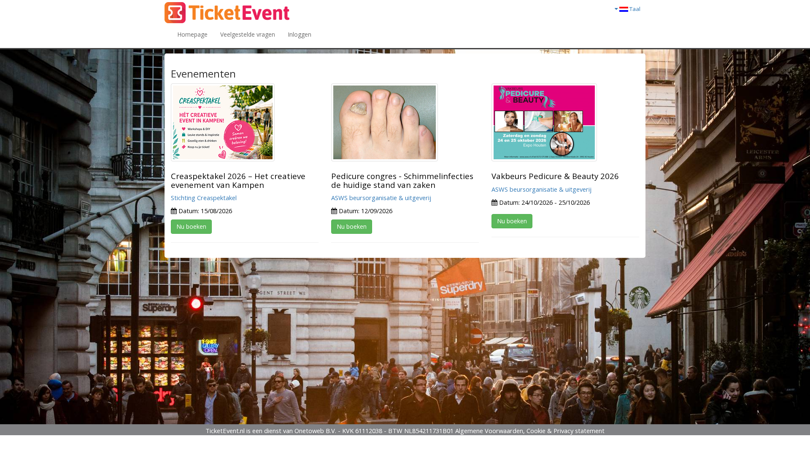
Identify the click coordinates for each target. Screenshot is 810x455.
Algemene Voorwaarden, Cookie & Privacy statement (530, 430)
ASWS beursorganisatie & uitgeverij (381, 197)
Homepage (192, 34)
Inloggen (299, 34)
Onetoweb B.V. (315, 430)
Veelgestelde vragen (247, 34)
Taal (634, 9)
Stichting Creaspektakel (204, 197)
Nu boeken (191, 226)
